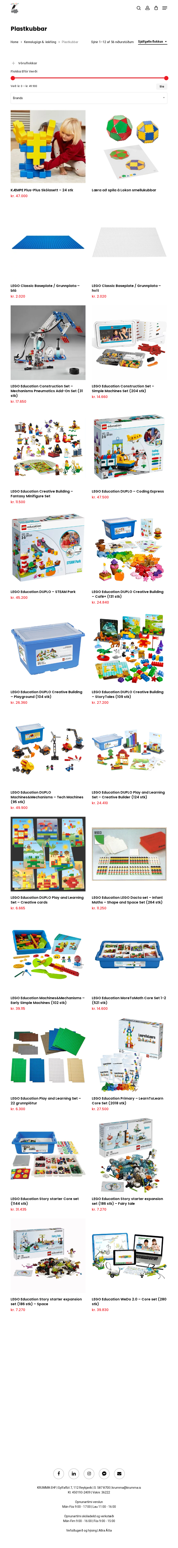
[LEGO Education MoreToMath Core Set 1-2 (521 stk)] (129, 954)
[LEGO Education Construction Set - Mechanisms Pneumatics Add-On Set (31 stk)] (48, 342)
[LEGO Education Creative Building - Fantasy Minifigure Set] (48, 448)
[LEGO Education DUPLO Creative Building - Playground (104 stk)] (48, 648)
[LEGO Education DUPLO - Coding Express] (129, 448)
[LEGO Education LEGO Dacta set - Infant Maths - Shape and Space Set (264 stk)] (129, 854)
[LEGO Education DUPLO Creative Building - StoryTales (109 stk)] (129, 648)
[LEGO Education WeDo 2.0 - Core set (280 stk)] (129, 1255)
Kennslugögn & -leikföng (40, 42)
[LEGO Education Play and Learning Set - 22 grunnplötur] (48, 1055)
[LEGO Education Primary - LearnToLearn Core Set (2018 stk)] (129, 1055)
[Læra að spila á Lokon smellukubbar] (129, 146)
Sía (162, 86)
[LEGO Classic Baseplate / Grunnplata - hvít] (129, 242)
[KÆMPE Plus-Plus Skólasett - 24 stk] (48, 146)
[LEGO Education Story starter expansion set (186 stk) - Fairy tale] (129, 1155)
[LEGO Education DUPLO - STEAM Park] (48, 548)
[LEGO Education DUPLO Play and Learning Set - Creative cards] (48, 854)
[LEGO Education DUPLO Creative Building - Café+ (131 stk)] (129, 548)
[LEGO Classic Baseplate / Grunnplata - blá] (48, 242)
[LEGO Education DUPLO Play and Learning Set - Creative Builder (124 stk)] (129, 749)
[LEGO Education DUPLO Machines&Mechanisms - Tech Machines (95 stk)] (48, 749)
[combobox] (152, 42)
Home (14, 42)
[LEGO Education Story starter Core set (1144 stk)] (48, 1155)
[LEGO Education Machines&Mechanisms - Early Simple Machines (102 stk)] (48, 954)
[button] (164, 8)
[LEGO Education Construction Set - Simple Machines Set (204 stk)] (129, 342)
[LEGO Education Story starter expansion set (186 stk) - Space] (48, 1255)
